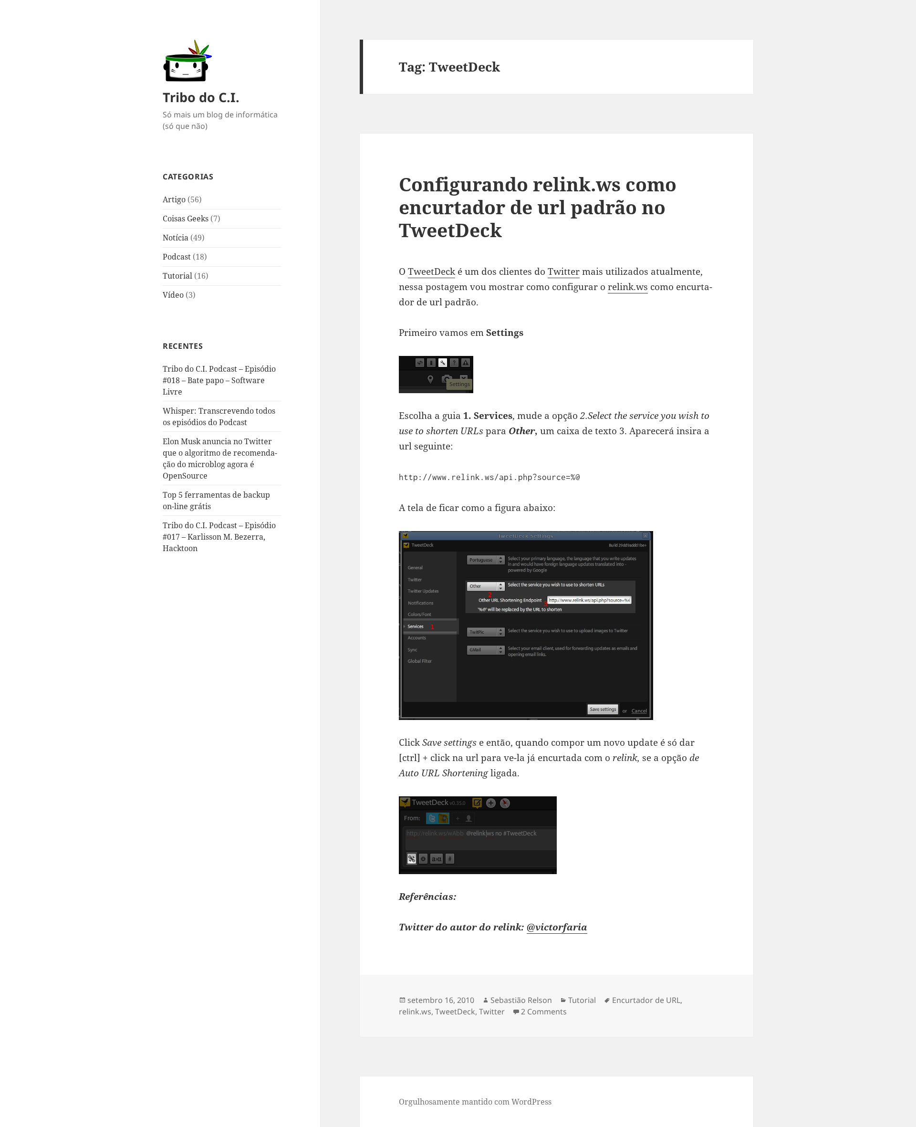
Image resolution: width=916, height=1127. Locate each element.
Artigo (174, 199)
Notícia (175, 237)
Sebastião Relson (521, 1000)
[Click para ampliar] (556, 625)
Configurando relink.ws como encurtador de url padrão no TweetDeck (538, 206)
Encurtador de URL (646, 1000)
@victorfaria (557, 927)
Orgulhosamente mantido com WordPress (475, 1101)
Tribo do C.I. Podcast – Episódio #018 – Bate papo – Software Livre (219, 380)
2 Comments (544, 1011)
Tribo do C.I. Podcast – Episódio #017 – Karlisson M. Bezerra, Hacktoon (219, 536)
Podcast (177, 256)
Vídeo (173, 295)
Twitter (564, 271)
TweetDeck (431, 271)
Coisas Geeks (185, 218)
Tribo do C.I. (201, 97)
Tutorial (177, 276)
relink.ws (628, 287)
